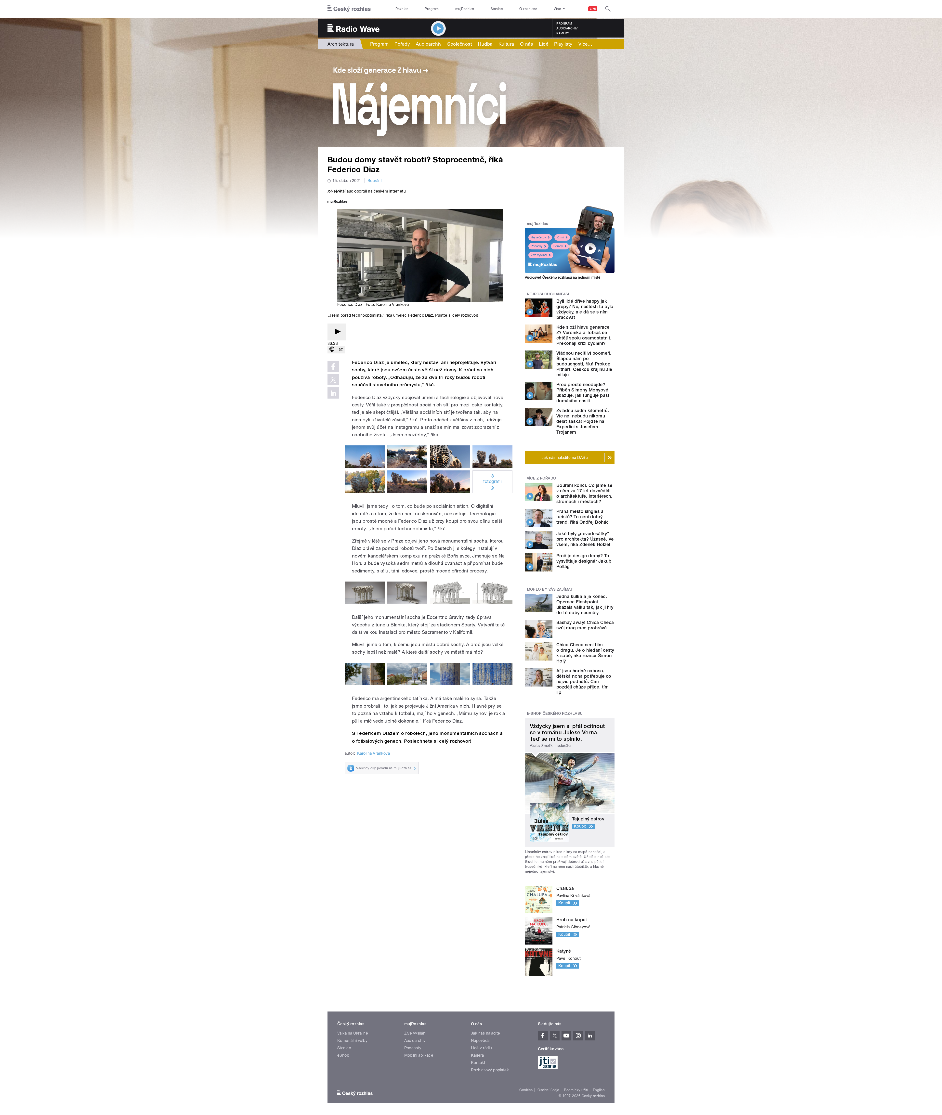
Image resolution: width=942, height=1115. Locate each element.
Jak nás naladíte (485, 1033)
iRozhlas (401, 9)
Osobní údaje (548, 1090)
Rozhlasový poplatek (490, 1070)
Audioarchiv (566, 28)
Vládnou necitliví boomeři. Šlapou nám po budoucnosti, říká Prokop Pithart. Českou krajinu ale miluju (584, 363)
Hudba (485, 44)
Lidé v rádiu (481, 1048)
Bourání (374, 180)
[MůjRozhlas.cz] (337, 202)
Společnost (459, 44)
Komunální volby (352, 1040)
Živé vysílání (539, 255)
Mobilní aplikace (418, 1055)
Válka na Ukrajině (352, 1033)
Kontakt (478, 1062)
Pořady (402, 44)
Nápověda (480, 1040)
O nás (526, 44)
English (599, 1090)
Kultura (506, 44)
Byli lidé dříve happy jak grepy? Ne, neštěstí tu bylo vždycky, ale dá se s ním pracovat (585, 309)
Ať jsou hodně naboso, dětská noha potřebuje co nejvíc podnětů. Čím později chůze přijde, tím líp (583, 681)
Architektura (340, 44)
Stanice (497, 9)
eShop (343, 1055)
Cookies (526, 1090)
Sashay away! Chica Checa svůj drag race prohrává (585, 625)
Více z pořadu (541, 478)
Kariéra (477, 1055)
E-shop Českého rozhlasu (555, 713)
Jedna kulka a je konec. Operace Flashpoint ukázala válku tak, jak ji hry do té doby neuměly (585, 604)
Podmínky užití (576, 1090)
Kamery (562, 33)
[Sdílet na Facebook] (333, 366)
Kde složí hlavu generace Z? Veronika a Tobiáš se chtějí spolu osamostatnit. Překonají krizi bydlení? (583, 335)
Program (432, 9)
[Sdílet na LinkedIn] (333, 393)
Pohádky (536, 246)
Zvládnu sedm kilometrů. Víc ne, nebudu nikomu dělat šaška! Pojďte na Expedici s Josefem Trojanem (582, 421)
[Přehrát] (336, 332)
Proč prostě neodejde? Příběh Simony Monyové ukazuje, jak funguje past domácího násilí (582, 392)
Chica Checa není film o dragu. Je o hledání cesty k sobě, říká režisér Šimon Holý (585, 652)
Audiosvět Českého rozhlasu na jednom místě (562, 277)
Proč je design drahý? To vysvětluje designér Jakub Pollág (583, 561)
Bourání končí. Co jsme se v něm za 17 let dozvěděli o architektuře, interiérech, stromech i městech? (584, 493)
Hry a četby (538, 237)
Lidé (543, 44)
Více (585, 44)
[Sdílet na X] (333, 379)
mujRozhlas (464, 9)
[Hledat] (608, 9)
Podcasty (412, 1048)
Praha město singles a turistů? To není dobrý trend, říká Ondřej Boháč (582, 517)
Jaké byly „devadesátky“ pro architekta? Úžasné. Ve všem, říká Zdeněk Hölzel (585, 539)
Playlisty (563, 44)
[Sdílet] (340, 349)
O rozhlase (528, 9)
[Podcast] (331, 349)
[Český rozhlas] (349, 9)
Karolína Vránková (373, 753)
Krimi (560, 237)
